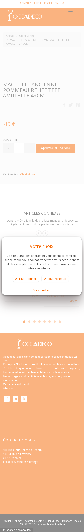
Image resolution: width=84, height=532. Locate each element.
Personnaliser (41, 290)
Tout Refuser (27, 279)
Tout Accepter (56, 279)
